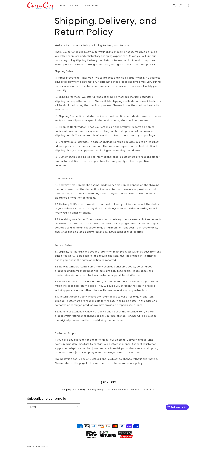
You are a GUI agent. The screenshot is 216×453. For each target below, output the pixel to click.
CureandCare (41, 446)
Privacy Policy (95, 389)
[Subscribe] (76, 406)
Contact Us (148, 389)
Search (135, 389)
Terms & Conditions (117, 389)
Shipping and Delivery (74, 389)
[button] (174, 5)
